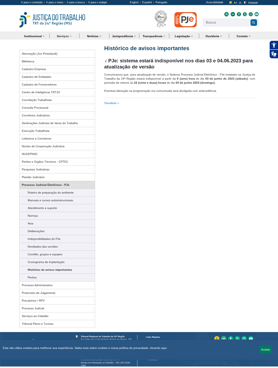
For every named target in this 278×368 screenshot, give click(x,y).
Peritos (32, 277)
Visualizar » (111, 103)
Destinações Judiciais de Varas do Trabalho (50, 123)
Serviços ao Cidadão (35, 316)
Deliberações (36, 231)
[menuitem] (34, 36)
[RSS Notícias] (226, 14)
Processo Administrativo (37, 285)
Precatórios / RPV (33, 300)
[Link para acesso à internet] (253, 1)
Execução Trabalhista (35, 130)
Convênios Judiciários (36, 115)
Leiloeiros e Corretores (36, 138)
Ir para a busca (76, 2)
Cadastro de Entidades (36, 76)
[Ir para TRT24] (52, 20)
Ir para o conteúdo (32, 2)
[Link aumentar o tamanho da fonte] (235, 1)
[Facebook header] (238, 14)
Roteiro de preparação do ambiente (51, 192)
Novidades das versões (43, 246)
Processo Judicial (33, 308)
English (134, 2)
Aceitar (265, 349)
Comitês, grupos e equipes (45, 254)
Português (161, 2)
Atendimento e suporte (42, 208)
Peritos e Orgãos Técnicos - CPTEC (45, 161)
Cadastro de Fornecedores (39, 84)
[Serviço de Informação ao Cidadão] (230, 1)
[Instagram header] (250, 14)
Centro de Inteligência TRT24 (41, 92)
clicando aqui (158, 348)
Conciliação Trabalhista (37, 100)
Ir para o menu (54, 2)
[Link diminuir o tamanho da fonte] (240, 1)
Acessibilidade (214, 2)
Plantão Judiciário (33, 177)
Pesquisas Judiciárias (35, 169)
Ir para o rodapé (97, 2)
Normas (33, 215)
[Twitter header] (244, 14)
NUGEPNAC (30, 154)
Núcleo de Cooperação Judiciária (43, 146)
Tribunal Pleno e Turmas (37, 323)
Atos (30, 223)
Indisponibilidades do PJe (44, 238)
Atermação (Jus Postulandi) (39, 53)
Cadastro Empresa (34, 69)
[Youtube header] (256, 14)
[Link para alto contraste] (245, 1)
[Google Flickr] (232, 14)
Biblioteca (28, 61)
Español (147, 2)
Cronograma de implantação (46, 262)
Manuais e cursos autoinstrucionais (50, 200)
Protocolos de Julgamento (38, 292)
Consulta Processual (35, 107)
